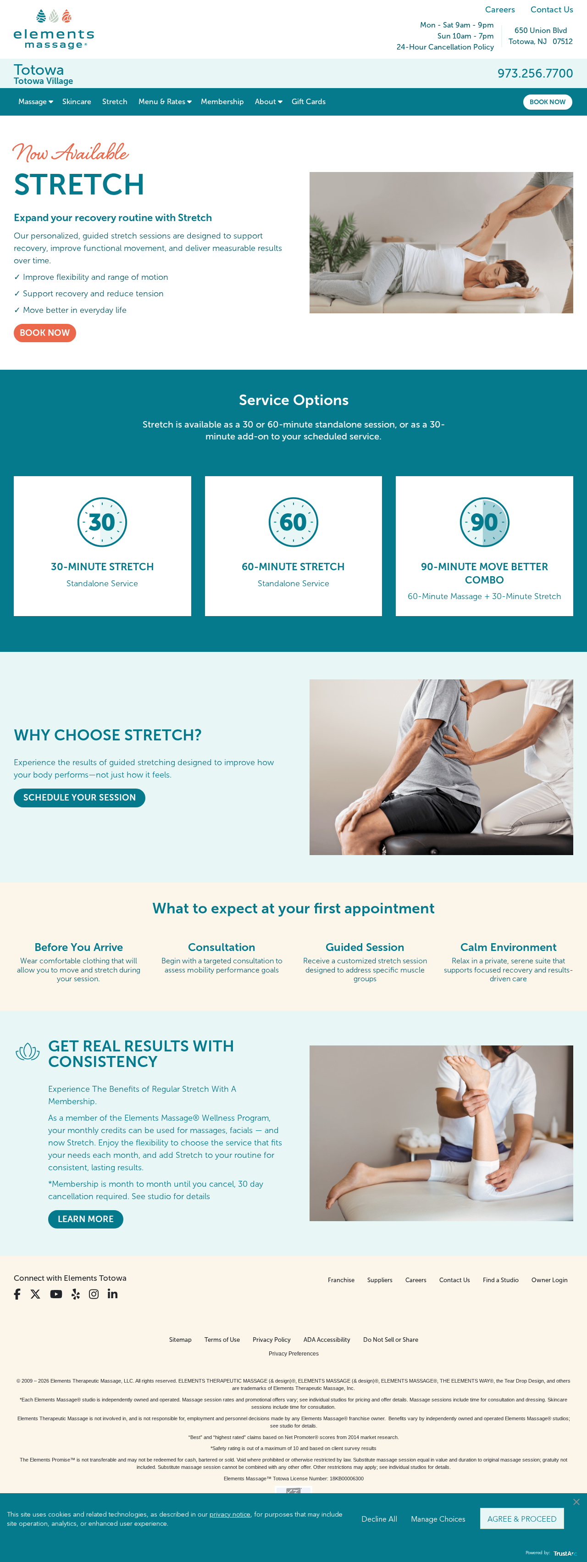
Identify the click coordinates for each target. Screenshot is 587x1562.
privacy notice (230, 1513)
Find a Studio (501, 1280)
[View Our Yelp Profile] (75, 1294)
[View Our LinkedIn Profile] (112, 1294)
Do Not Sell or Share (390, 1339)
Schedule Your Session (79, 797)
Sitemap (180, 1339)
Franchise (341, 1280)
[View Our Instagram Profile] (93, 1294)
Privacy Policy (272, 1339)
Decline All (379, 1518)
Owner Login (550, 1280)
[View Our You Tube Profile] (56, 1294)
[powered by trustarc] (564, 1553)
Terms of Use (222, 1339)
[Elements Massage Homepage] (61, 29)
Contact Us (552, 9)
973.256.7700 (535, 73)
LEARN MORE (86, 1219)
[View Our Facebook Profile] (17, 1294)
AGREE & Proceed (522, 1518)
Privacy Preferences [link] (294, 1354)
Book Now (548, 102)
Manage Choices (438, 1518)
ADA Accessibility (327, 1339)
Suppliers (380, 1280)
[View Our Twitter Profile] (35, 1294)
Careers (500, 9)
